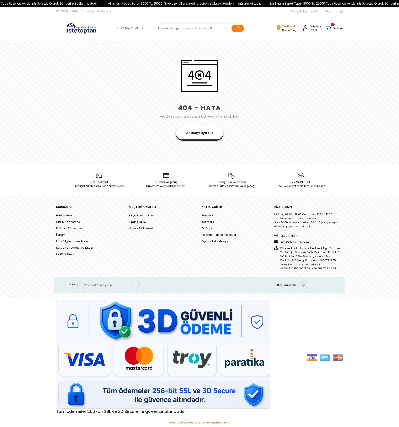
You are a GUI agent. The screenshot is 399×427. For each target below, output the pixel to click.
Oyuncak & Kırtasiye (215, 241)
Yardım (315, 11)
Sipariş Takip (299, 11)
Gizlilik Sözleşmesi (68, 222)
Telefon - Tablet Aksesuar (219, 235)
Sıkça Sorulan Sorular (143, 215)
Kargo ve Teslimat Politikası (74, 248)
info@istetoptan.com (295, 242)
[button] (334, 28)
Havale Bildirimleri (141, 228)
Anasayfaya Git (199, 132)
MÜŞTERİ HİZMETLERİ (144, 207)
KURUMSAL (64, 207)
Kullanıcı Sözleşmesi (69, 228)
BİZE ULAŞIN (283, 207)
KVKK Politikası (65, 254)
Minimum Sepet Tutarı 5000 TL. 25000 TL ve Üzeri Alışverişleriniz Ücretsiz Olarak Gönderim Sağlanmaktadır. (184, 3)
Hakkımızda (64, 215)
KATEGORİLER (212, 207)
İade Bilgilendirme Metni (72, 241)
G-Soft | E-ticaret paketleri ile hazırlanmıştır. (199, 423)
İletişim (328, 11)
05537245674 (289, 236)
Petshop (207, 215)
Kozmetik (208, 222)
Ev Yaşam (208, 228)
